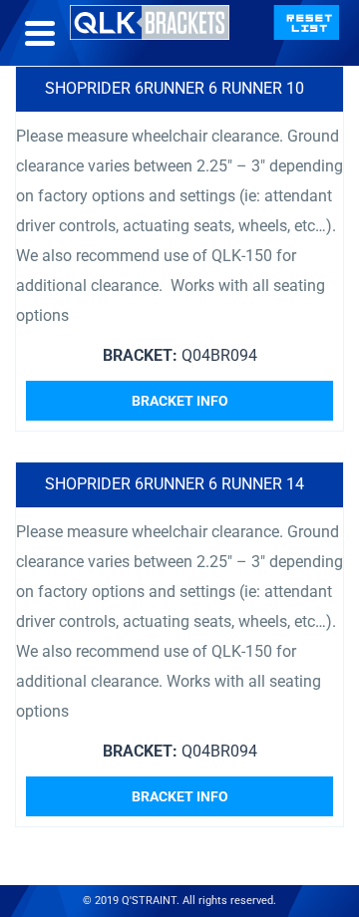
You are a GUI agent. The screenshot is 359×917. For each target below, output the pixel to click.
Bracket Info (180, 401)
